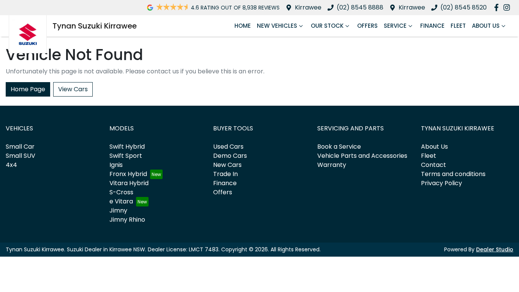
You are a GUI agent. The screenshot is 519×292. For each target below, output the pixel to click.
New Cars (227, 164)
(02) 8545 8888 (360, 7)
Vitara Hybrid (129, 183)
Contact (433, 164)
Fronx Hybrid (128, 174)
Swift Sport (125, 155)
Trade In (225, 174)
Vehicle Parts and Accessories (362, 155)
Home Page (28, 89)
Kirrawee (308, 7)
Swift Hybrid (127, 146)
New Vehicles (277, 26)
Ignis (116, 164)
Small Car (20, 146)
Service (395, 26)
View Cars (73, 89)
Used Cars (228, 146)
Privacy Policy (441, 183)
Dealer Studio (494, 249)
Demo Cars (230, 155)
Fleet (458, 26)
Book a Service (339, 146)
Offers (367, 26)
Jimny (118, 210)
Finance (432, 26)
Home (242, 26)
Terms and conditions (453, 174)
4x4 (11, 164)
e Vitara (121, 201)
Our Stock (327, 26)
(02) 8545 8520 (463, 7)
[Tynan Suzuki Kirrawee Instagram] (508, 7)
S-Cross (121, 192)
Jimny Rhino (127, 219)
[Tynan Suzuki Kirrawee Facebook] (498, 7)
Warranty (331, 164)
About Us (486, 26)
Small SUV (20, 155)
